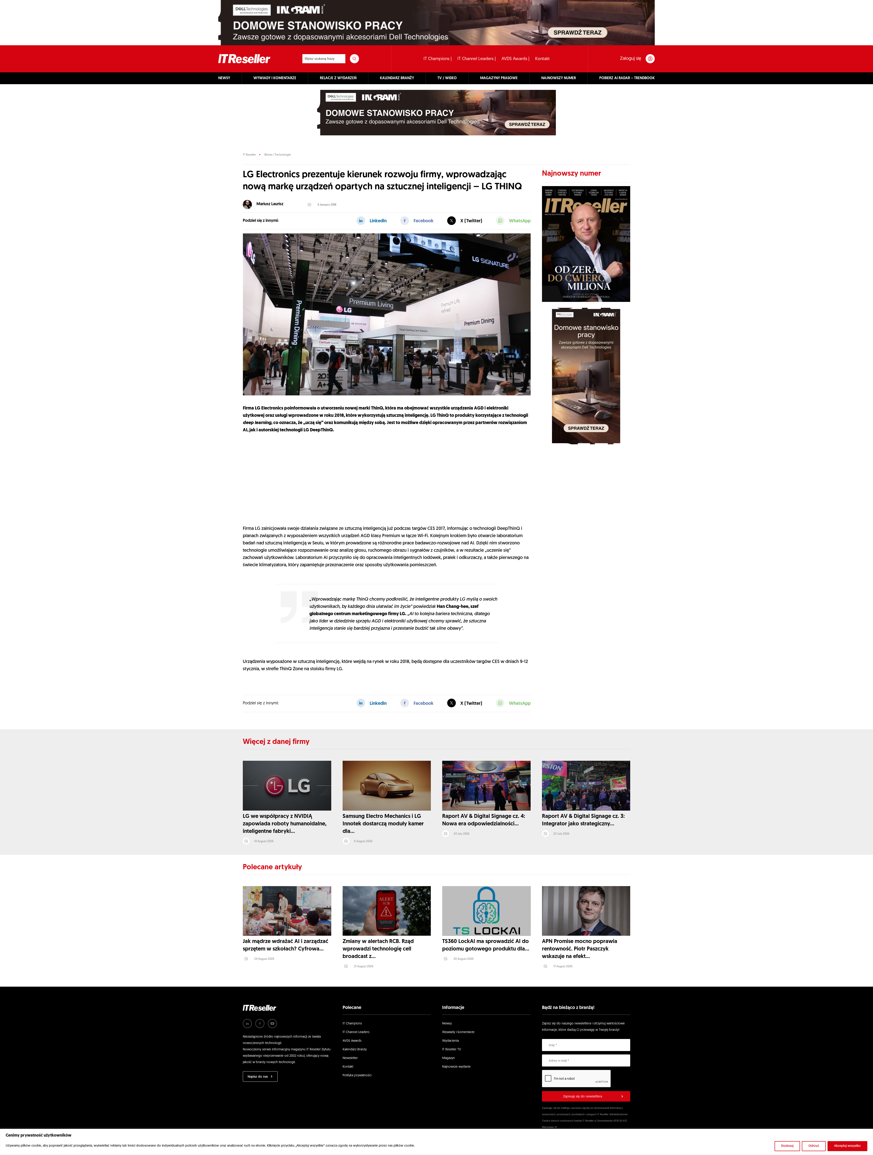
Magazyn (448, 1058)
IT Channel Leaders (356, 1032)
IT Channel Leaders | (476, 59)
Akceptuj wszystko (847, 1146)
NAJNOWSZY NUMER (558, 78)
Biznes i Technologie (277, 154)
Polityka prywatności (357, 1075)
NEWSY (224, 78)
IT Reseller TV (451, 1049)
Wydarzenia (450, 1041)
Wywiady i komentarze (458, 1032)
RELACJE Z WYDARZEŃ (338, 78)
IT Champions (352, 1023)
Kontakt (542, 59)
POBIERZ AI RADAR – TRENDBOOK (627, 78)
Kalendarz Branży (355, 1049)
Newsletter (350, 1058)
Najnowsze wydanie (456, 1067)
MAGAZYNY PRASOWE (499, 78)
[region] (436, 1142)
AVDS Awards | (515, 59)
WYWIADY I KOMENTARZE (274, 78)
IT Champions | (438, 59)
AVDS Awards (352, 1041)
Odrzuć (813, 1146)
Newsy (447, 1023)
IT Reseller (249, 154)
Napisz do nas (258, 1077)
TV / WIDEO (447, 78)
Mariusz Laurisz (269, 204)
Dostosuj (787, 1146)
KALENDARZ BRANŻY (397, 78)
